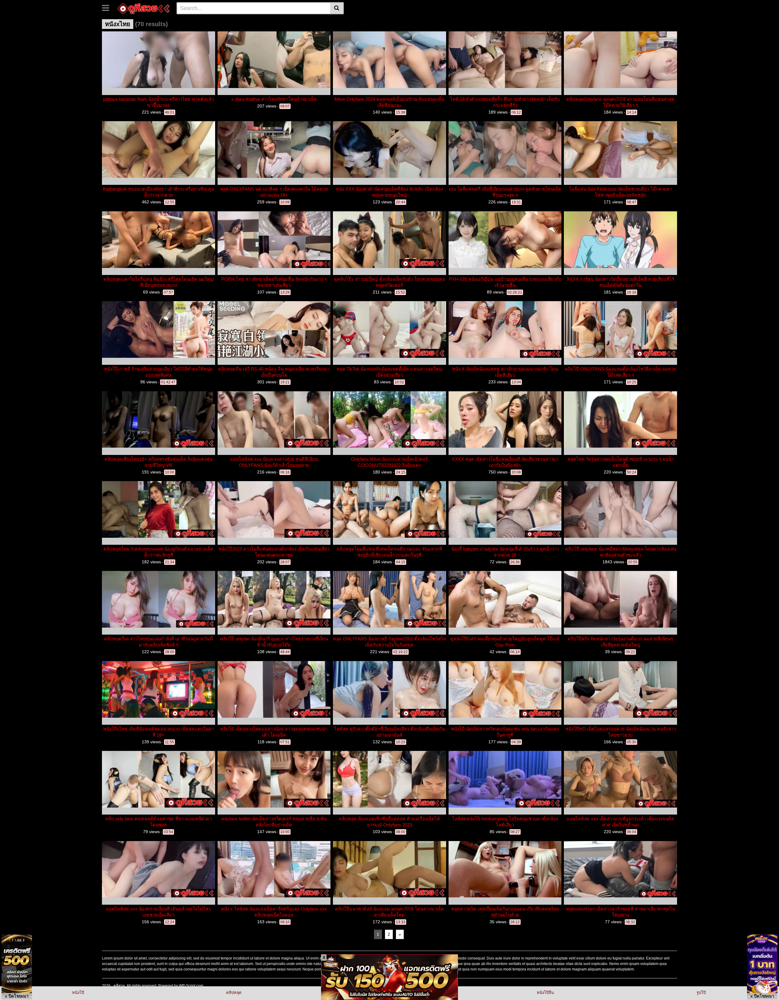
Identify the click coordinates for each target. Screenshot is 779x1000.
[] (337, 8)
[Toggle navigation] (108, 7)
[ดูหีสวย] (143, 8)
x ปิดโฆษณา (17, 996)
